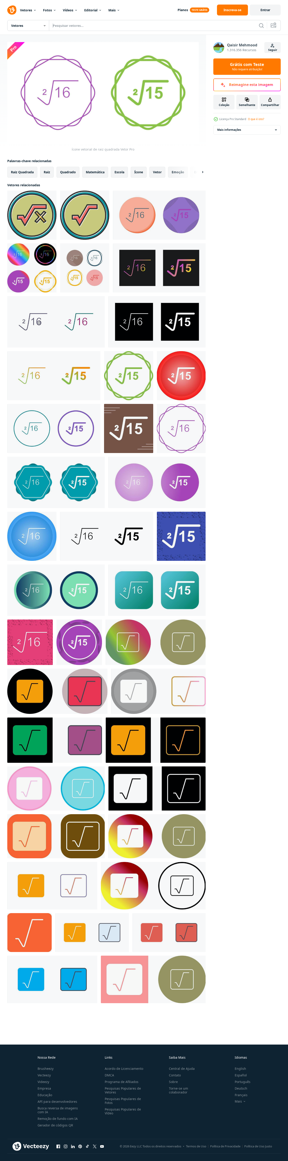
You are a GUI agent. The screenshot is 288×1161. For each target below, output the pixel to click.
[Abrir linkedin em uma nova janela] (73, 1146)
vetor (157, 172)
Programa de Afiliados (121, 1082)
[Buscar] (261, 25)
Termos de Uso (196, 1146)
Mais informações (229, 130)
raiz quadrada (22, 172)
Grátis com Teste (247, 66)
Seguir (272, 50)
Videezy (43, 1082)
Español (241, 1075)
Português (242, 1082)
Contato (175, 1075)
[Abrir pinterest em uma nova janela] (80, 1146)
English (240, 1068)
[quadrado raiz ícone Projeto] (156, 642)
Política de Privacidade (225, 1146)
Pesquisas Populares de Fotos (123, 1101)
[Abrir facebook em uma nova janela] (58, 1146)
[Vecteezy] (11, 10)
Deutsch (241, 1088)
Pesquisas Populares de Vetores (123, 1090)
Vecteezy (44, 1075)
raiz (47, 172)
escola (119, 172)
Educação (45, 1095)
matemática (95, 172)
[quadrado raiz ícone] (158, 691)
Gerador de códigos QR (55, 1125)
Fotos (47, 10)
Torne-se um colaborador (178, 1090)
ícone (138, 172)
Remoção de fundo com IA (58, 1118)
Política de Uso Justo (258, 1146)
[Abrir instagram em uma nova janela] (65, 1146)
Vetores (26, 10)
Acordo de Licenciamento (124, 1068)
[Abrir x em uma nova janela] (95, 1146)
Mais (112, 10)
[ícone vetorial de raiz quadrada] (31, 215)
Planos (183, 10)
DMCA (109, 1075)
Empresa (44, 1088)
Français (241, 1095)
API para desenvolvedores (57, 1101)
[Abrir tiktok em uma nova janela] (87, 1146)
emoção (178, 172)
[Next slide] (198, 171)
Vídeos (68, 10)
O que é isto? (256, 119)
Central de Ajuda (182, 1068)
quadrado (68, 172)
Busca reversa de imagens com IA (58, 1110)
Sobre (173, 1082)
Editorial (90, 10)
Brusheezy (46, 1068)
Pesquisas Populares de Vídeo (123, 1111)
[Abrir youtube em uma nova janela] (102, 1146)
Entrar (265, 10)
